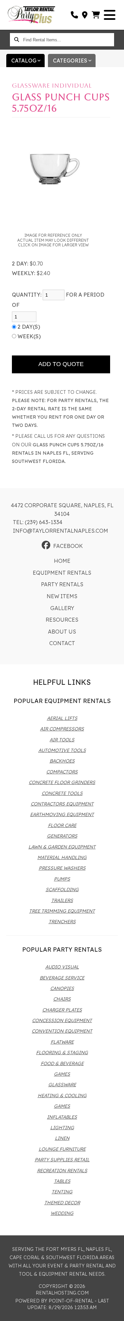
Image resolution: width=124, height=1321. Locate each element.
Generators (62, 836)
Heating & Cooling (62, 1095)
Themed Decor (62, 1203)
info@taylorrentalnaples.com (60, 530)
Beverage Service (62, 978)
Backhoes (62, 761)
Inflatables (62, 1117)
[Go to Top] (115, 1312)
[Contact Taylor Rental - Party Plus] (85, 15)
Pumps (62, 879)
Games (62, 1074)
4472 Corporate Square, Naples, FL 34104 (62, 509)
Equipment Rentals (62, 572)
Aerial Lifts (62, 718)
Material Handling (62, 857)
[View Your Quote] (96, 15)
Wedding (62, 1213)
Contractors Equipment (62, 804)
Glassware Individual (52, 85)
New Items (62, 596)
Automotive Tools (62, 750)
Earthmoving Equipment (62, 814)
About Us (62, 631)
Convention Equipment (62, 1031)
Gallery (62, 608)
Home (62, 560)
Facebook (68, 546)
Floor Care (62, 825)
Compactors (62, 772)
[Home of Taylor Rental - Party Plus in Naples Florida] (31, 15)
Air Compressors (62, 729)
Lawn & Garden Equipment (62, 847)
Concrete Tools (62, 793)
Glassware (62, 1085)
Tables (62, 1181)
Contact (62, 643)
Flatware (62, 1042)
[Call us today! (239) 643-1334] (75, 15)
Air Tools (62, 740)
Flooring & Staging (62, 1052)
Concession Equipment (62, 1020)
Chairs (62, 999)
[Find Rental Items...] (16, 39)
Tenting (62, 1192)
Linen (62, 1138)
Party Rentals (62, 584)
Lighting (62, 1128)
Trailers (62, 900)
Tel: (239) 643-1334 (37, 522)
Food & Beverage (62, 1063)
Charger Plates (62, 1010)
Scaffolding (62, 889)
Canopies (62, 988)
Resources (62, 619)
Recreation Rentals (62, 1171)
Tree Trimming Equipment (62, 911)
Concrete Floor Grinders (62, 782)
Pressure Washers (62, 868)
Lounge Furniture (62, 1149)
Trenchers (62, 922)
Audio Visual (62, 967)
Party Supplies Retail (62, 1160)
